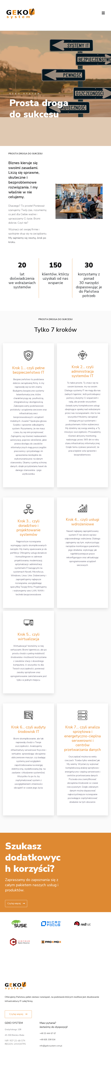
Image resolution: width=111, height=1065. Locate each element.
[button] (18, 1014)
